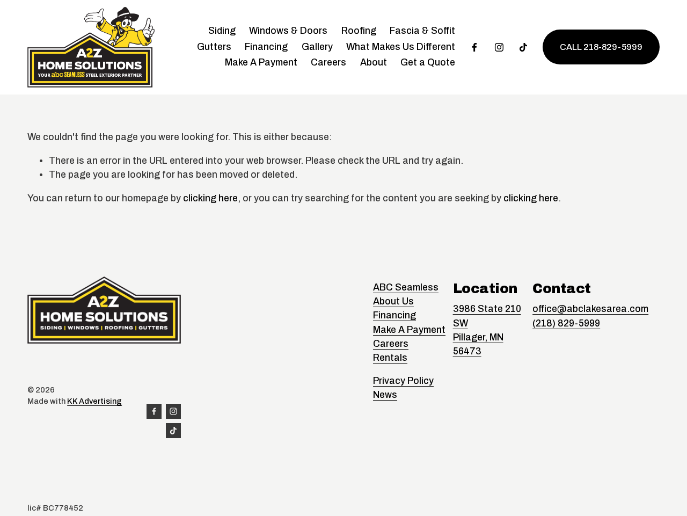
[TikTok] (523, 47)
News (385, 395)
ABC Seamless (405, 287)
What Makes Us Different (400, 47)
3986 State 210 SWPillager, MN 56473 (487, 330)
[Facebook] (474, 47)
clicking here (210, 198)
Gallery (317, 47)
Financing (266, 47)
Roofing (358, 31)
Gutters (214, 47)
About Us (393, 301)
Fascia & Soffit (422, 31)
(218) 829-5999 (566, 323)
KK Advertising (94, 401)
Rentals (390, 358)
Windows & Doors (288, 31)
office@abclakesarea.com (590, 309)
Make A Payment (261, 62)
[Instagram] (499, 47)
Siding (222, 31)
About (373, 62)
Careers (328, 62)
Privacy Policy (403, 381)
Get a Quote (427, 62)
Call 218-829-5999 (601, 47)
